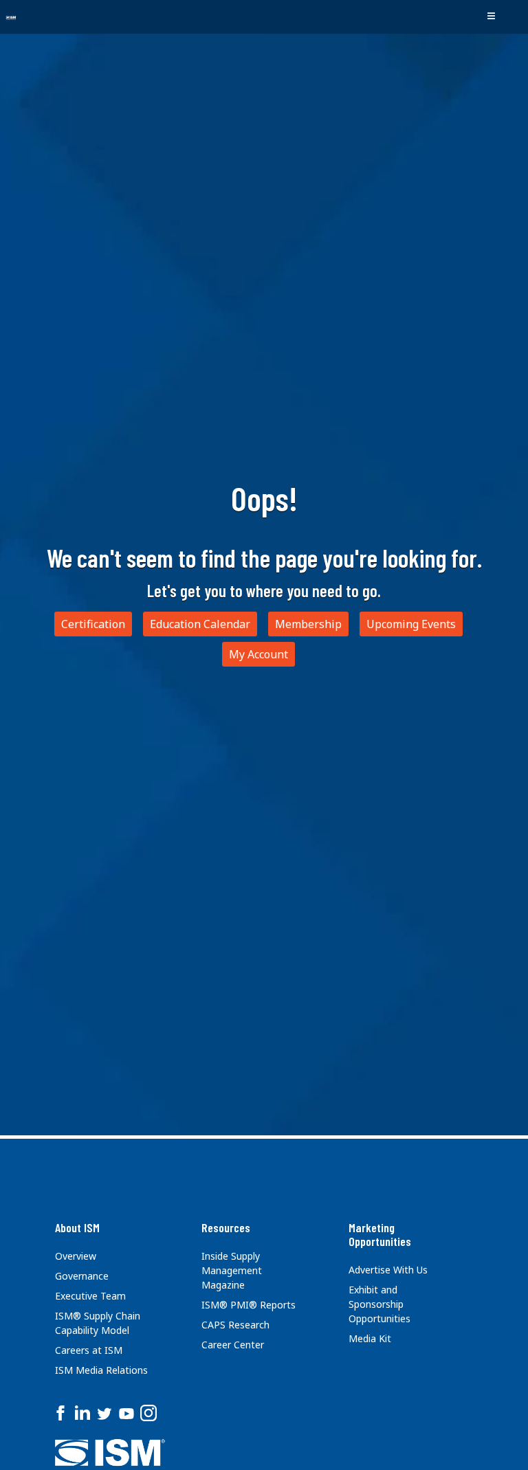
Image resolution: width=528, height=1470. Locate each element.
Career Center (232, 1344)
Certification (93, 624)
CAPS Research (235, 1324)
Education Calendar (200, 624)
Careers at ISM (88, 1350)
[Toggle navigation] (491, 16)
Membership (308, 624)
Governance (82, 1275)
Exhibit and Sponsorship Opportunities (379, 1304)
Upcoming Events (411, 624)
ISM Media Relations (101, 1370)
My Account (258, 654)
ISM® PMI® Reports (248, 1304)
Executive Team (90, 1295)
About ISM (77, 1227)
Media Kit (370, 1338)
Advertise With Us (388, 1269)
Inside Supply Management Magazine (231, 1270)
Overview (75, 1255)
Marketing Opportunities (380, 1234)
